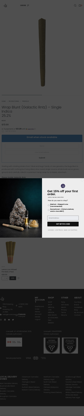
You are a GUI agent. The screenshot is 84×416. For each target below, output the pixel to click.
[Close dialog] (82, 180)
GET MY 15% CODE (63, 224)
